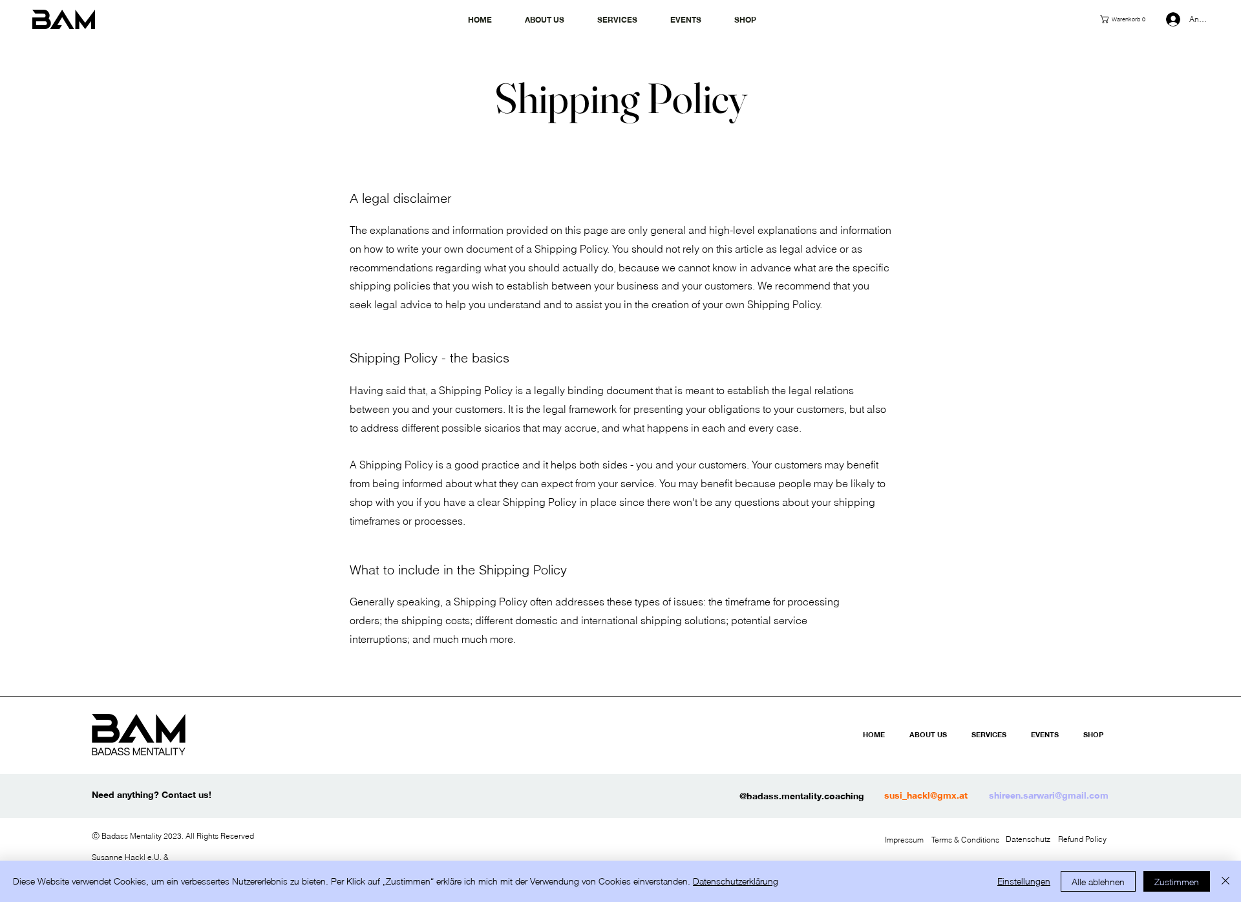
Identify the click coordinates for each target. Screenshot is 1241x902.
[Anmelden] (1168, 19)
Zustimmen (1176, 881)
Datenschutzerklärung (735, 881)
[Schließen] (1225, 881)
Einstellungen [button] (1023, 881)
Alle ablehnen (1098, 881)
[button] (1128, 19)
